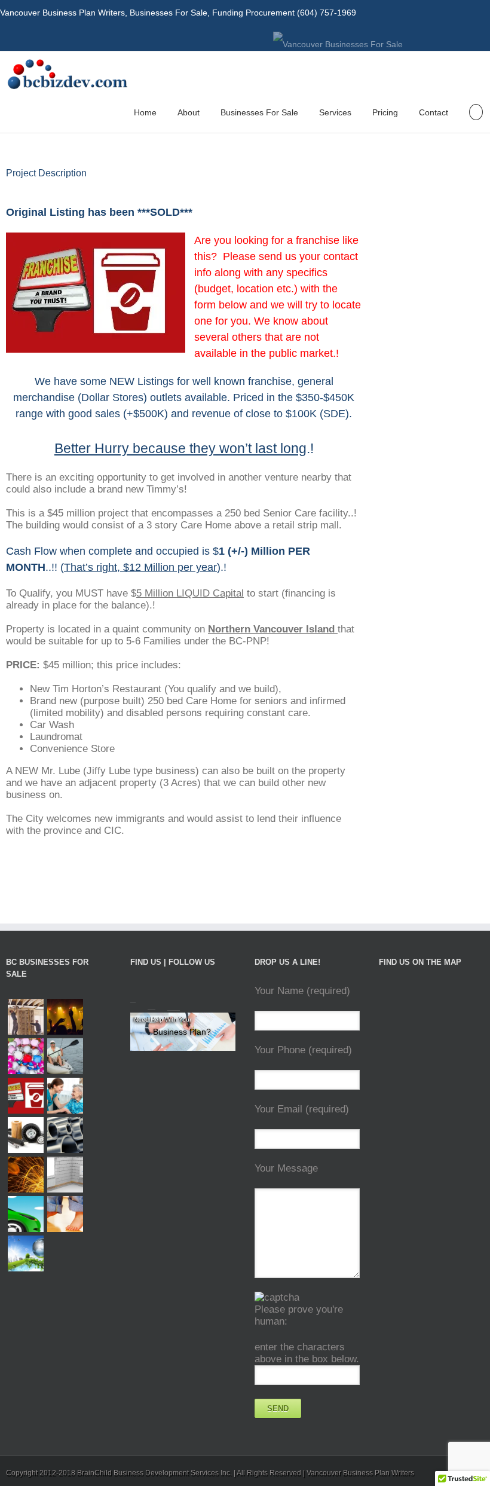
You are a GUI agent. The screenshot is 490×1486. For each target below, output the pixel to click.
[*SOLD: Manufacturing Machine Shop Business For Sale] (25, 1174)
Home (145, 112)
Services (335, 112)
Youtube (446, 39)
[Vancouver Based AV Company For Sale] (65, 1016)
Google (173, 998)
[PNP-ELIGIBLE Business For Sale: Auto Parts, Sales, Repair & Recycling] (25, 1135)
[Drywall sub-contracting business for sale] (25, 1016)
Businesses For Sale (259, 112)
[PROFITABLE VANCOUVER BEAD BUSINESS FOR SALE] (25, 1056)
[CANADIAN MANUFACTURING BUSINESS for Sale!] (65, 1135)
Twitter (469, 36)
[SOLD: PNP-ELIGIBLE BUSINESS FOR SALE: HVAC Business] (65, 1174)
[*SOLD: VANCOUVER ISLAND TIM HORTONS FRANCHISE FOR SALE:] (25, 1095)
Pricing (385, 112)
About (188, 112)
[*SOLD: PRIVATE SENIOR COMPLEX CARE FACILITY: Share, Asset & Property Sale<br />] (65, 1095)
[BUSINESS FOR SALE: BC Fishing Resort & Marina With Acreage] (65, 1056)
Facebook (487, 37)
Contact (433, 112)
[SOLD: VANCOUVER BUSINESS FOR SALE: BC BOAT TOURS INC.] (47, 1235)
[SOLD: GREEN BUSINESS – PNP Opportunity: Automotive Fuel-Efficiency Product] (25, 1214)
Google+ (421, 37)
